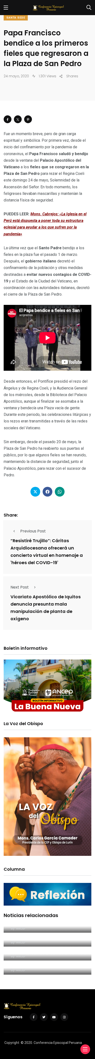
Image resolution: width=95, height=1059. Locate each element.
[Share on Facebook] (7, 119)
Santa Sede (15, 17)
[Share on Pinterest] (28, 119)
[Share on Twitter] (18, 119)
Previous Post (33, 531)
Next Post (19, 587)
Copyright (11, 1043)
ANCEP (20, 928)
